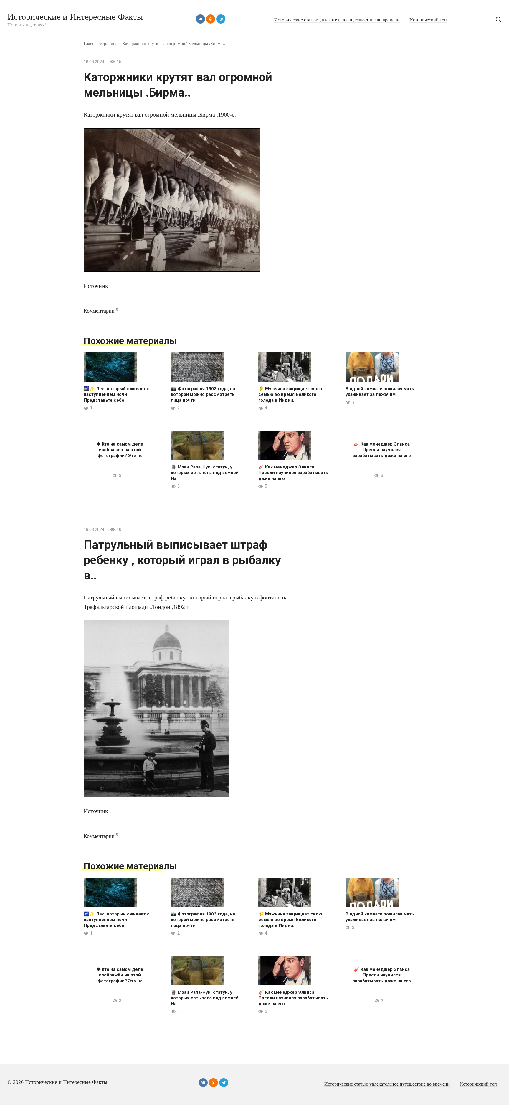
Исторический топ (428, 20)
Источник (96, 286)
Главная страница (101, 43)
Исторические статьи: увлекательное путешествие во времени (337, 20)
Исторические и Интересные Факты (75, 16)
